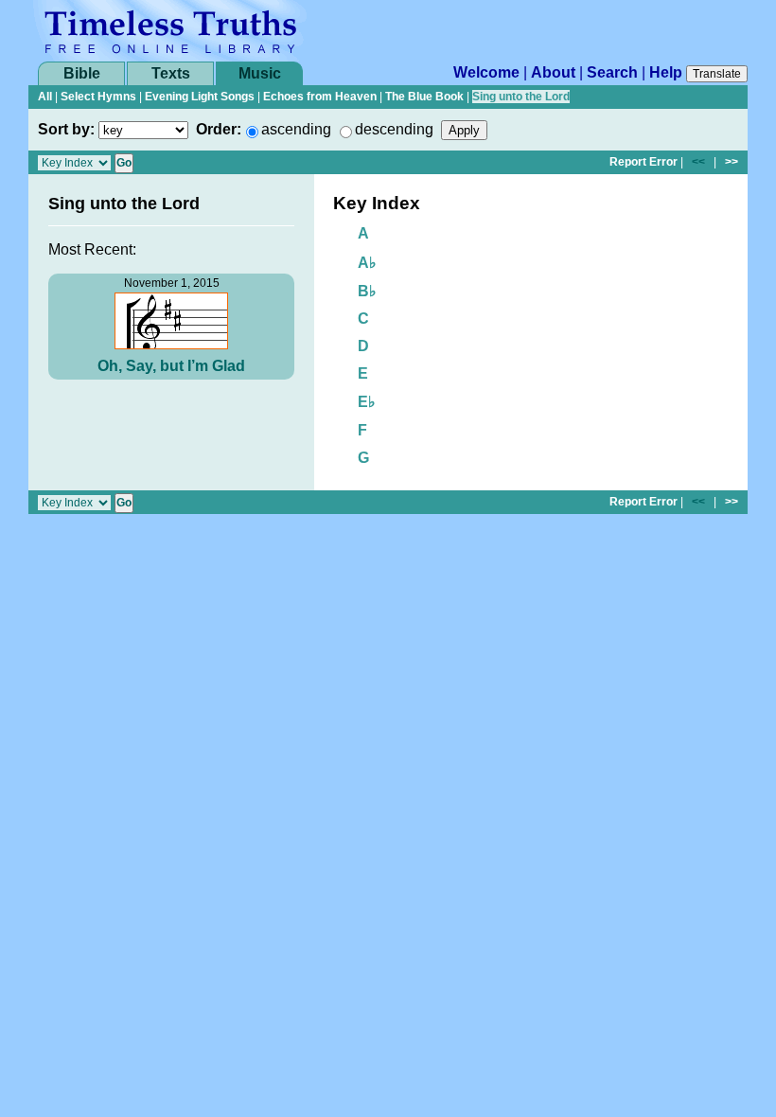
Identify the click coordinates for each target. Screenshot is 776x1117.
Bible (81, 73)
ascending (296, 129)
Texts (170, 73)
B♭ (367, 291)
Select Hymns (98, 96)
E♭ (367, 402)
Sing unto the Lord (521, 96)
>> (731, 161)
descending (394, 129)
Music (259, 73)
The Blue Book (424, 96)
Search (612, 72)
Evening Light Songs (200, 96)
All (45, 96)
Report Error (643, 161)
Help (665, 72)
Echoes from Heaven (320, 96)
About (553, 72)
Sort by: (66, 129)
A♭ (367, 263)
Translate (717, 73)
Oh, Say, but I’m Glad (171, 366)
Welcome (486, 72)
